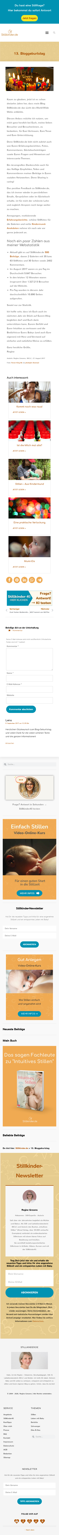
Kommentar (13, 646)
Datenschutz (38, 1321)
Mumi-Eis (29, 561)
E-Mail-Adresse (14, 684)
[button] (47, 32)
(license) (36, 363)
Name (10, 673)
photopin (28, 363)
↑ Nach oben (29, 1530)
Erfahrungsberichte (17, 219)
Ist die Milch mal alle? (29, 445)
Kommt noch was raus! (29, 407)
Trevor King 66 (16, 363)
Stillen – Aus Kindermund (29, 484)
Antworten (9, 743)
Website (10, 695)
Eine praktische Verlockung (29, 522)
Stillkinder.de (22, 1148)
